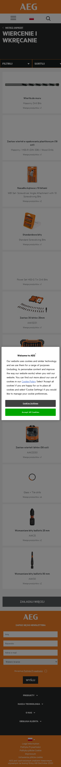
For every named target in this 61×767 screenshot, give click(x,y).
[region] (30, 383)
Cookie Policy (28, 381)
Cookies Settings (30, 403)
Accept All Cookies (30, 412)
